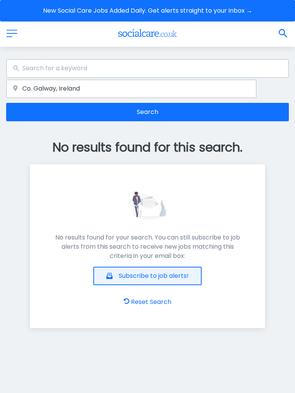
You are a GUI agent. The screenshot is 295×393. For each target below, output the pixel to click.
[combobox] (147, 68)
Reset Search (151, 301)
